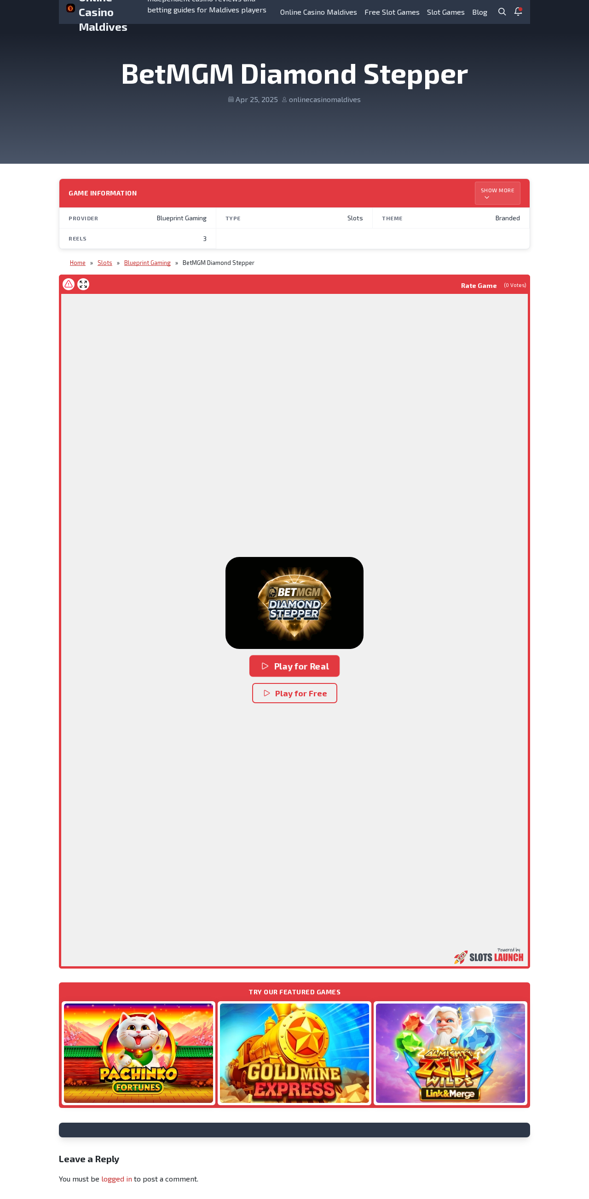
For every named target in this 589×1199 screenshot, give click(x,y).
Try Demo (138, 1053)
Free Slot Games (392, 11)
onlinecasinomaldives (325, 99)
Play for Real (301, 666)
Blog (479, 11)
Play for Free (301, 693)
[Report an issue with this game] (69, 284)
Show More (498, 190)
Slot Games (446, 11)
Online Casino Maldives (318, 11)
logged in (116, 1178)
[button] (294, 603)
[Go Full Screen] (83, 284)
